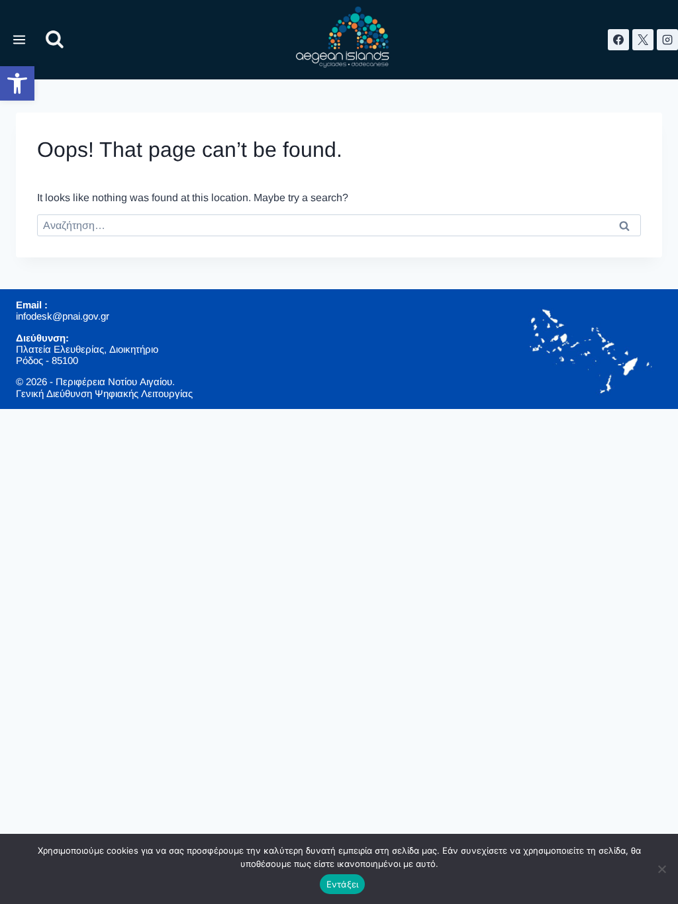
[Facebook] (618, 39)
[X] (643, 39)
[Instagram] (667, 39)
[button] (17, 83)
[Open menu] (19, 39)
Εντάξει (342, 884)
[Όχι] (661, 869)
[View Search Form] (54, 40)
